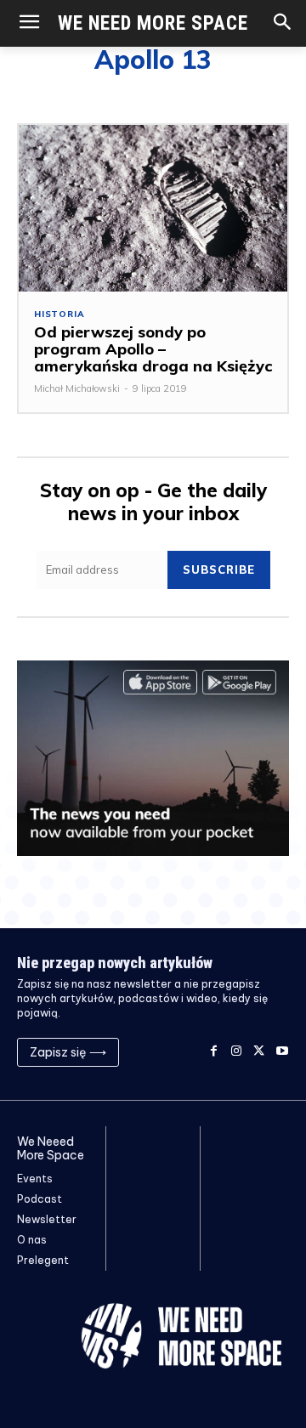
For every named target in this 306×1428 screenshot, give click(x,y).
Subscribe (219, 569)
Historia (59, 314)
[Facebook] (214, 1052)
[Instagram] (237, 1052)
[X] (259, 1052)
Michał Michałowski (77, 388)
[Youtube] (282, 1052)
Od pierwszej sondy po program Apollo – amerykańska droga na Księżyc (153, 349)
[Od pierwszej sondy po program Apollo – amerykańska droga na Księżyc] (153, 208)
